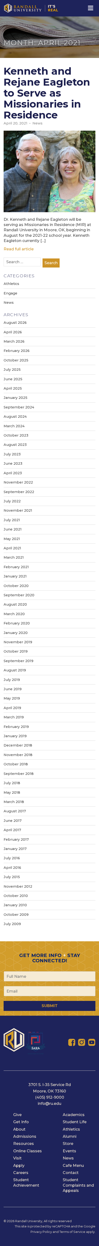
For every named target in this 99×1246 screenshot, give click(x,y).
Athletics (11, 284)
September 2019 (18, 661)
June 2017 (13, 821)
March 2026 (14, 341)
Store (68, 1143)
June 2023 (13, 463)
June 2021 (13, 529)
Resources (23, 1143)
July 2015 (12, 877)
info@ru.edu (49, 1103)
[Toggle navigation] (90, 8)
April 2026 (13, 332)
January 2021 (15, 576)
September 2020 (19, 595)
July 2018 (12, 783)
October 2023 (16, 435)
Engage (10, 293)
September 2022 (19, 492)
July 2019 (12, 680)
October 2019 (16, 651)
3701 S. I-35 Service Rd (49, 1084)
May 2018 (12, 792)
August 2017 (15, 811)
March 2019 (14, 717)
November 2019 (18, 642)
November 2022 (18, 482)
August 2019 (15, 670)
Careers (20, 1172)
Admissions (24, 1136)
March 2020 (14, 614)
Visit (17, 1158)
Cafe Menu (73, 1165)
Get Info (21, 1122)
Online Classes (27, 1151)
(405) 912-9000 (49, 1097)
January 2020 (16, 633)
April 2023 (13, 473)
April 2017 (12, 830)
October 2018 (16, 764)
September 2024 (19, 407)
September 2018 (19, 774)
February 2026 (17, 351)
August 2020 (15, 604)
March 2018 (14, 802)
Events (69, 1151)
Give (17, 1114)
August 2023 (15, 445)
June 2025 (13, 379)
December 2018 (18, 745)
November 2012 (18, 886)
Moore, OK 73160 (49, 1091)
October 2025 (16, 360)
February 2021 (16, 567)
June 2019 (13, 689)
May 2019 (12, 698)
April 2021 (12, 548)
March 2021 (14, 557)
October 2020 (16, 586)
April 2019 (12, 708)
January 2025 (15, 398)
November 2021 (18, 510)
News (37, 123)
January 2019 (15, 736)
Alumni (69, 1136)
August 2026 (15, 322)
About (19, 1129)
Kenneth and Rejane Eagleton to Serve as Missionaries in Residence (47, 93)
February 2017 (16, 839)
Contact (71, 1172)
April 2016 (12, 867)
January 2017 (15, 849)
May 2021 (12, 539)
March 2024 (14, 426)
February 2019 (16, 727)
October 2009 (16, 914)
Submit (50, 1006)
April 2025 (13, 388)
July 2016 (12, 858)
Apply (19, 1165)
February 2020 (17, 623)
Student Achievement (26, 1182)
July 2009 (12, 924)
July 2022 (12, 501)
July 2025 (12, 369)
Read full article (19, 249)
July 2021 (12, 520)
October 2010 (16, 896)
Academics (74, 1114)
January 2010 (15, 905)
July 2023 (12, 454)
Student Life (75, 1122)
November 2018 (18, 755)
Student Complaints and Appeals (78, 1185)
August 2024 (15, 416)
